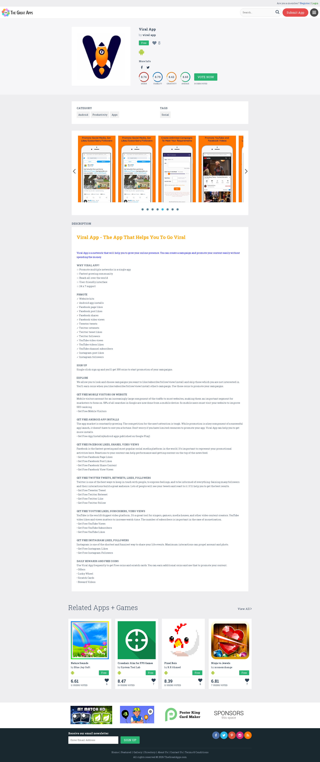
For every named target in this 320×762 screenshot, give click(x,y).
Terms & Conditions (196, 752)
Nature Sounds (79, 663)
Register (305, 3)
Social (165, 114)
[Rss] (248, 735)
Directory (150, 752)
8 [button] (177, 209)
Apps (115, 114)
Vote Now (206, 77)
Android (83, 114)
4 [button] (157, 209)
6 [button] (167, 209)
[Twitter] (224, 735)
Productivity (99, 114)
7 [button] (172, 209)
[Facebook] (216, 735)
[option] (97, 169)
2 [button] (147, 209)
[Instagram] (240, 735)
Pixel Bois (170, 663)
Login (315, 3)
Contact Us (176, 752)
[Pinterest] (232, 735)
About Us (163, 752)
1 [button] (142, 209)
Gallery (138, 752)
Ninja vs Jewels (220, 663)
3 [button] (152, 209)
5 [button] (162, 209)
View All (244, 609)
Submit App (295, 12)
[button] (74, 170)
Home (115, 752)
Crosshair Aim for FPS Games (135, 663)
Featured (126, 752)
